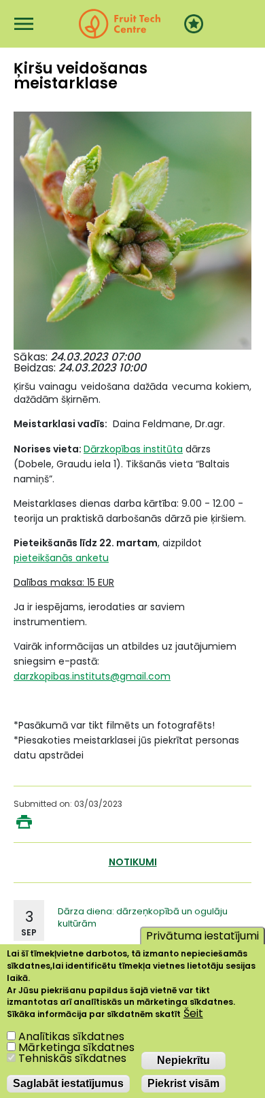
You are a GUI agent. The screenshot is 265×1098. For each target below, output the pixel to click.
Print (24, 822)
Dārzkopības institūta (133, 449)
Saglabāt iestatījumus (68, 1083)
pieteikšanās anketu (61, 558)
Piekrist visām (183, 1083)
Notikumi (133, 862)
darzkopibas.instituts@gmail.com (92, 676)
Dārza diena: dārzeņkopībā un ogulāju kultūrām (143, 917)
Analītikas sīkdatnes (71, 1036)
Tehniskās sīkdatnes (72, 1058)
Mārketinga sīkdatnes (76, 1047)
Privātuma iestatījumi (202, 936)
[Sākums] (119, 24)
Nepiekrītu (183, 1060)
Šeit (193, 1013)
